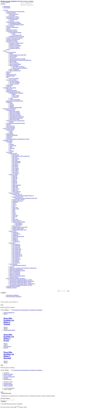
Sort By (2, 310)
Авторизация (7, 7)
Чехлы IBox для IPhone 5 (12, 295)
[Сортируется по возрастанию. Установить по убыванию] (27, 310)
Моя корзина (7, 6)
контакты (3, 3)
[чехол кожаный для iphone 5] (10, 313)
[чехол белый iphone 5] (9, 330)
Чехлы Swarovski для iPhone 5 (13, 296)
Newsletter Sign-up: (5, 398)
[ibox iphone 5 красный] (10, 347)
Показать (3, 307)
